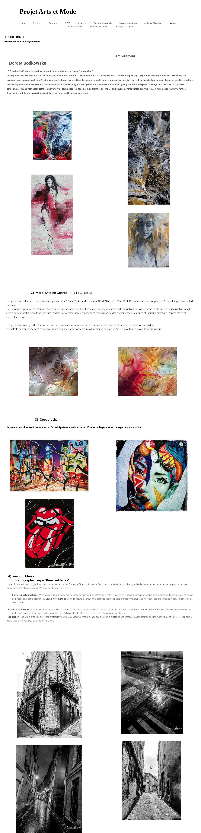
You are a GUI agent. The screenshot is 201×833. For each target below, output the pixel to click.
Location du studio (99, 26)
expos (173, 23)
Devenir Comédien (128, 23)
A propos (37, 23)
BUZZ (67, 23)
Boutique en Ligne (124, 26)
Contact (53, 23)
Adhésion (82, 23)
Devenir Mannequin (103, 23)
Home (22, 23)
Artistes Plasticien (153, 23)
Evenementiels (75, 26)
